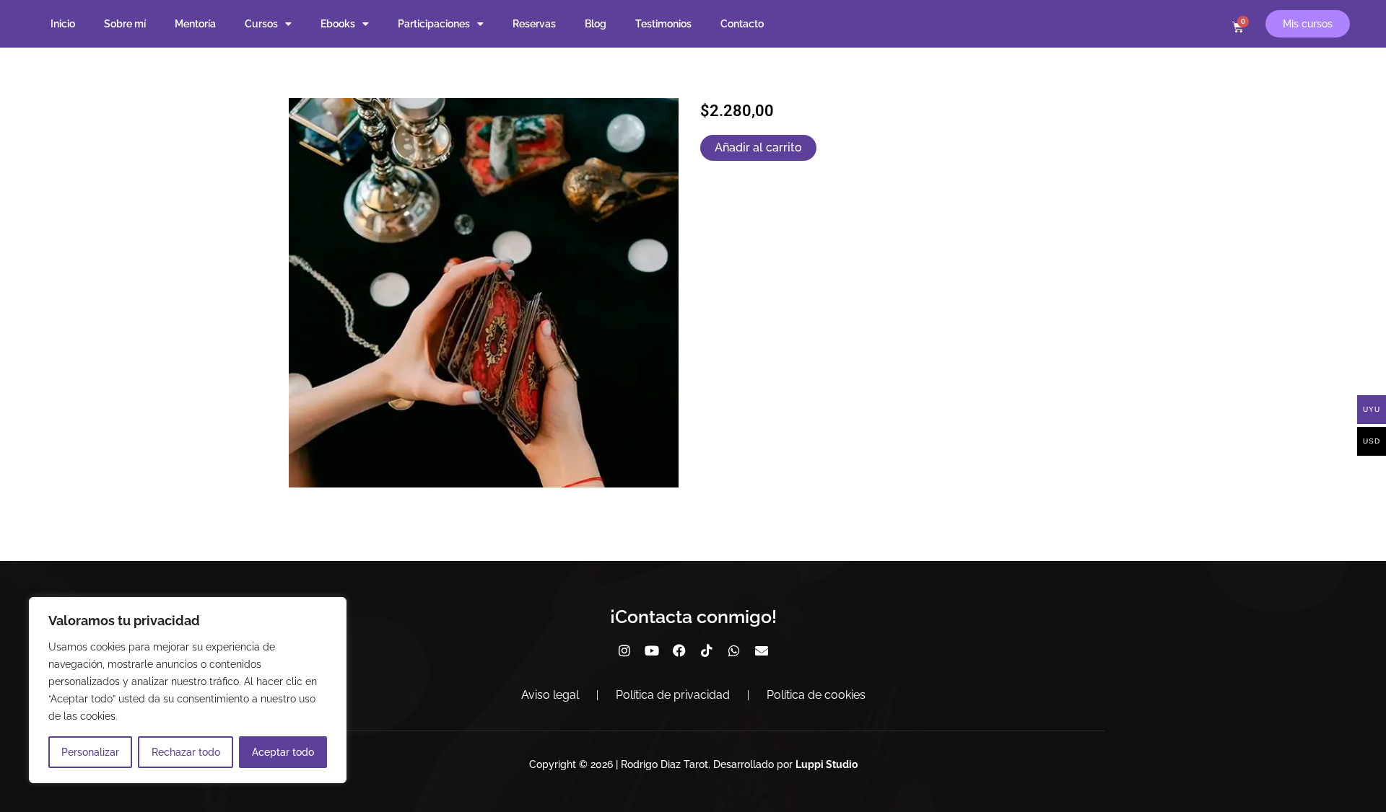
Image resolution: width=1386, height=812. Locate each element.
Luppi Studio (827, 764)
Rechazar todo (186, 752)
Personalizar (90, 752)
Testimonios (663, 24)
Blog (595, 24)
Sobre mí (125, 24)
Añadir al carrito (758, 147)
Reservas (534, 24)
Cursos (261, 24)
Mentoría (195, 24)
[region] (187, 690)
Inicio (63, 24)
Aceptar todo (283, 752)
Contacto (742, 24)
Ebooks (338, 24)
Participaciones (434, 24)
